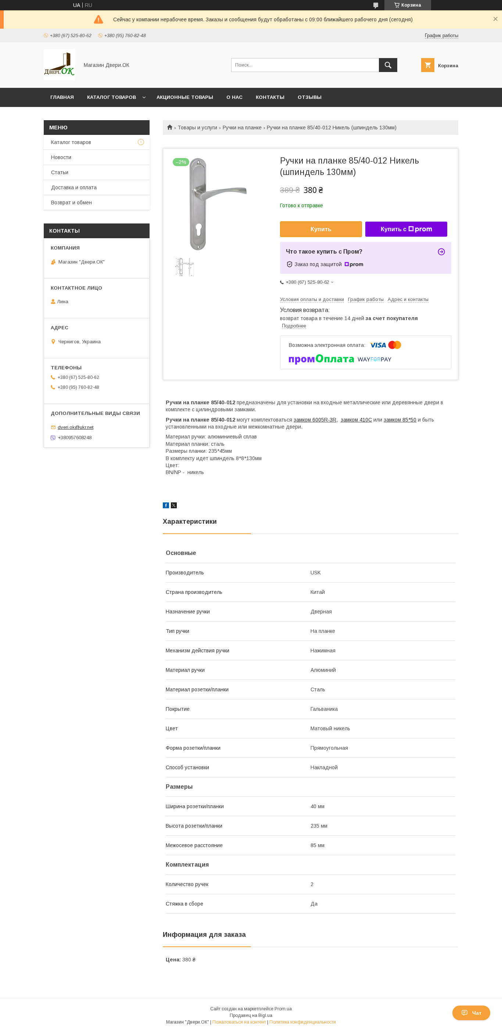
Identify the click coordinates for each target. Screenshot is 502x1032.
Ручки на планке (242, 127)
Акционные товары (185, 97)
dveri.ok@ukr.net (75, 427)
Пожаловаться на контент (239, 1022)
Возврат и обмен (71, 202)
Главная (62, 97)
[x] (174, 506)
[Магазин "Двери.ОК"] (59, 78)
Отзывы (310, 97)
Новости (61, 157)
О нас (234, 97)
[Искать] (388, 65)
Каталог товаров (111, 97)
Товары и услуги (197, 127)
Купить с (393, 229)
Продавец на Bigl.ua (251, 1015)
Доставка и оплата (74, 187)
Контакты (270, 97)
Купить (321, 229)
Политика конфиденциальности (302, 1022)
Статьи (59, 172)
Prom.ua (283, 1008)
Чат (476, 1013)
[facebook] (166, 506)
